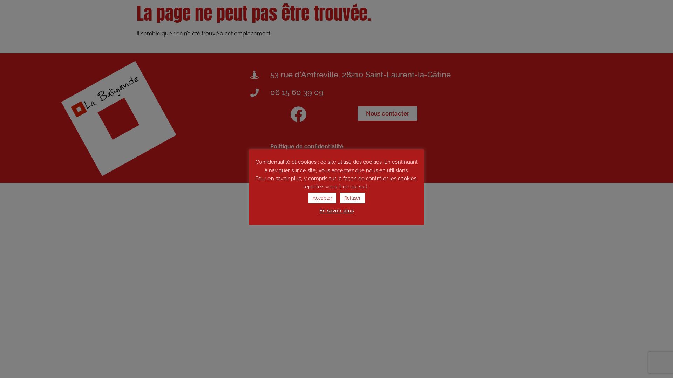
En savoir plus (336, 211)
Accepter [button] (322, 198)
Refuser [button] (352, 198)
